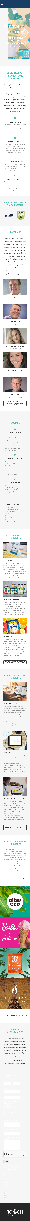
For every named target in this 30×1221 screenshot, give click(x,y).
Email (6, 1088)
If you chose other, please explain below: (12, 1138)
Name (6, 1080)
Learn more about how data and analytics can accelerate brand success (15, 827)
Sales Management (11, 1105)
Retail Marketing (10, 1107)
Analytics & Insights (11, 1112)
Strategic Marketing (11, 1110)
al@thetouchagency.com (9, 1188)
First (5, 1085)
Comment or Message (11, 1120)
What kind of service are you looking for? (11, 1102)
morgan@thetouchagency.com (11, 1179)
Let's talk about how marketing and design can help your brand (15, 1016)
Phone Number (8, 1095)
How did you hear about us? (11, 1130)
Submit (6, 1161)
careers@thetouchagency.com (15, 1063)
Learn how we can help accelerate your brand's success (15, 403)
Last (13, 1085)
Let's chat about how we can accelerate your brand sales (15, 662)
